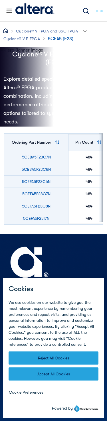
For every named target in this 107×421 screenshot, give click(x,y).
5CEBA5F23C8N (36, 169)
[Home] (35, 11)
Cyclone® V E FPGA (21, 38)
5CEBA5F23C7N (36, 157)
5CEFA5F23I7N (36, 218)
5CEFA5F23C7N (36, 194)
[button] (85, 31)
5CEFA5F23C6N (36, 181)
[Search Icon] (85, 10)
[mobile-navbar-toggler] (9, 11)
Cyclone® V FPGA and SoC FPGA (47, 31)
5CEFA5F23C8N (36, 206)
